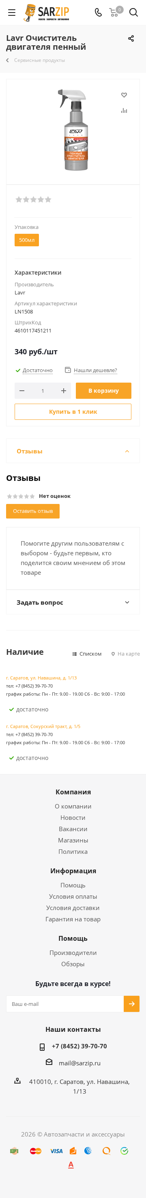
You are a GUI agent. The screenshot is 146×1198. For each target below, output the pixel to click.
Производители (73, 952)
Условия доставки (73, 908)
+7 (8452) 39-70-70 (79, 1046)
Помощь (73, 885)
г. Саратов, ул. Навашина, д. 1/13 (41, 678)
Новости (73, 817)
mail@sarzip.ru (80, 1063)
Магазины (73, 840)
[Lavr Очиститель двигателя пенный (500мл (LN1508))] (73, 130)
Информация (73, 870)
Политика (73, 851)
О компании (73, 806)
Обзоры (73, 964)
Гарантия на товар (73, 919)
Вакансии (73, 829)
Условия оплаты (73, 896)
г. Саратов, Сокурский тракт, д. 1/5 (43, 726)
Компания (73, 791)
